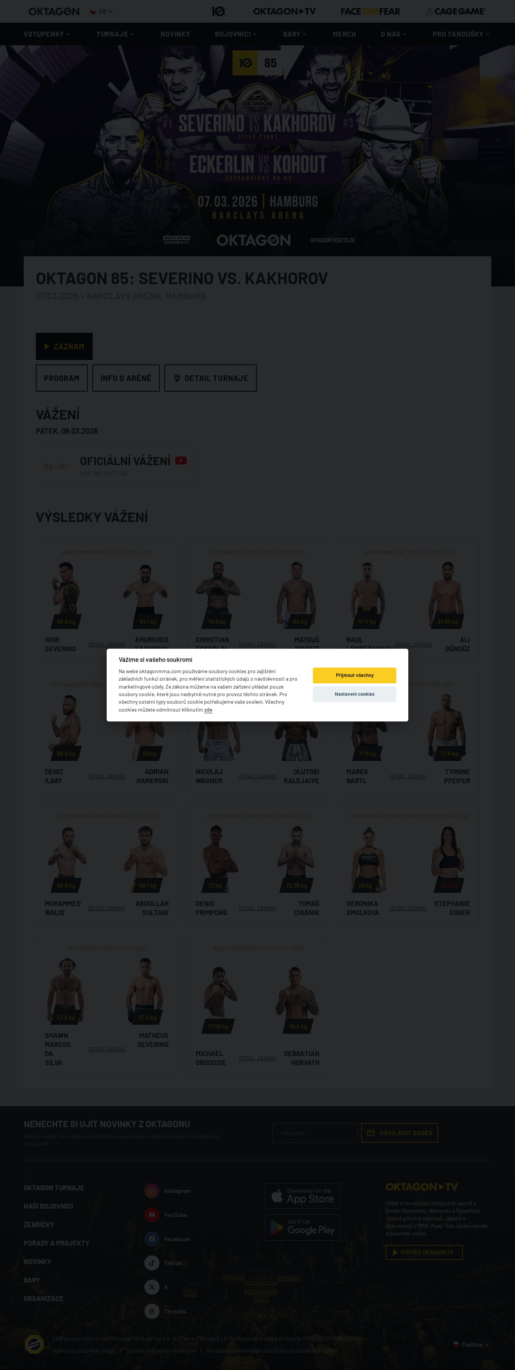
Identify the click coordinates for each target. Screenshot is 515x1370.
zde (208, 709)
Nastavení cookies (354, 694)
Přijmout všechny (355, 675)
